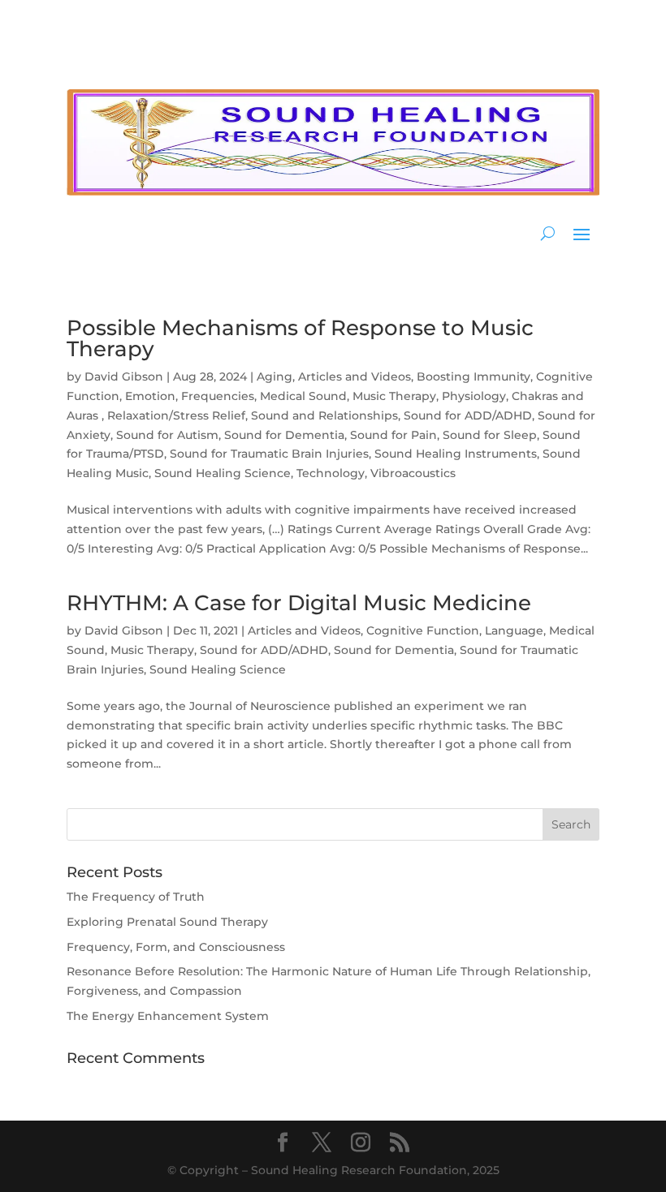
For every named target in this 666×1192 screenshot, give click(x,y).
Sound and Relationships (324, 415)
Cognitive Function (422, 630)
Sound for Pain (393, 435)
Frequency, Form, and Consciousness (176, 947)
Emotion (150, 396)
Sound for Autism (167, 435)
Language (514, 630)
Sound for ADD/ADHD (468, 415)
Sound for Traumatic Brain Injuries (269, 453)
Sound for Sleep (490, 435)
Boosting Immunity (473, 376)
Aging (274, 376)
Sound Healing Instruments (455, 453)
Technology (330, 473)
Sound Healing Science (222, 473)
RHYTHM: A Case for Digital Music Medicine (299, 603)
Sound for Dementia (284, 435)
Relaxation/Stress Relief (176, 415)
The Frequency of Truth (136, 896)
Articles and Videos (354, 376)
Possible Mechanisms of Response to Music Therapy (300, 338)
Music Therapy (394, 396)
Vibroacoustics (413, 473)
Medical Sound (303, 396)
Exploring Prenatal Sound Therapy (167, 921)
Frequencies (217, 396)
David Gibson (123, 376)
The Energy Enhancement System (168, 1016)
